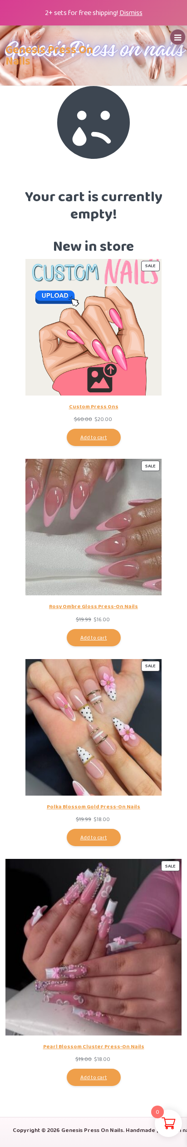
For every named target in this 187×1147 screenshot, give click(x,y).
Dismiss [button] (131, 12)
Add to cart (93, 437)
